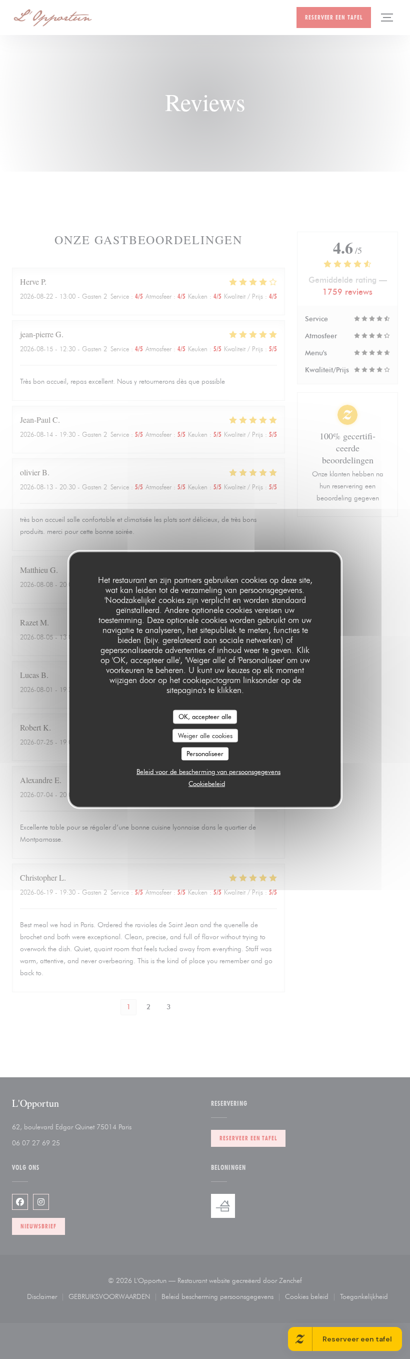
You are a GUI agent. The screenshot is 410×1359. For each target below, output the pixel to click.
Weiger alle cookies (205, 735)
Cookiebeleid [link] (206, 783)
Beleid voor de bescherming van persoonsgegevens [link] (208, 771)
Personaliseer (205, 754)
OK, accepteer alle (205, 717)
